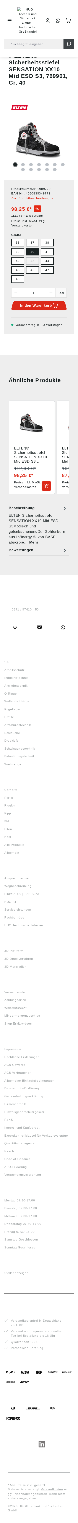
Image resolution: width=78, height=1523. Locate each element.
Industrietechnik (16, 677)
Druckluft (11, 740)
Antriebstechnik (16, 685)
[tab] (38, 525)
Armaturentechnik (17, 725)
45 (18, 270)
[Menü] (9, 20)
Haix (7, 836)
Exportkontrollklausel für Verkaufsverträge (36, 1135)
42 (18, 261)
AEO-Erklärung (15, 1167)
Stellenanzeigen (16, 1273)
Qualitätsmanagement (20, 1143)
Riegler (9, 805)
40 (32, 252)
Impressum (12, 1049)
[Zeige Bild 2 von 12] (23, 164)
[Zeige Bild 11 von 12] (47, 169)
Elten (8, 829)
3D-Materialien (15, 966)
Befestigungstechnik (19, 756)
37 (32, 242)
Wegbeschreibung (18, 886)
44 (47, 261)
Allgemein (11, 852)
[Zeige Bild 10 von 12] (39, 169)
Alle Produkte (14, 844)
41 (47, 252)
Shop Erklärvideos (18, 1023)
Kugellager (12, 709)
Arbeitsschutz (14, 670)
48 (18, 279)
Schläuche (12, 733)
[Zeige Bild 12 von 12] (55, 169)
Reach (9, 1151)
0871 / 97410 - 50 (25, 609)
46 (32, 270)
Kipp (7, 813)
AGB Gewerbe (15, 1064)
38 (47, 242)
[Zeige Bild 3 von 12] (31, 164)
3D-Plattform (13, 950)
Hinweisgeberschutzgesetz (24, 1112)
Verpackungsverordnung (22, 1174)
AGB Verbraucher (17, 1072)
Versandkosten (15, 992)
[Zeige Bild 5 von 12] (47, 164)
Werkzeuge (12, 764)
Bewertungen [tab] (21, 550)
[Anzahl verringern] (15, 293)
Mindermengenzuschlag (22, 1015)
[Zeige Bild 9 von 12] (31, 169)
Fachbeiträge (14, 917)
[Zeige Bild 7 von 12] (63, 164)
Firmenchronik (15, 1104)
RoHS (8, 1119)
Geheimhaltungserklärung (23, 1096)
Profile (9, 717)
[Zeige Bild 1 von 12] (15, 164)
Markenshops (17, 782)
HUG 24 (10, 901)
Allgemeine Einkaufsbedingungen (29, 1080)
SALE (8, 662)
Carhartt (10, 789)
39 (18, 252)
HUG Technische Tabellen (23, 925)
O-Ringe (10, 693)
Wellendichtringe (16, 701)
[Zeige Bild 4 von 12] (39, 164)
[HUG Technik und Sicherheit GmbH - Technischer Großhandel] (27, 20)
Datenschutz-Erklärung (21, 1088)
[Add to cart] (46, 486)
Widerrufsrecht (15, 1008)
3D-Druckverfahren (18, 958)
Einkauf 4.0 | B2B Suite (21, 894)
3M (6, 821)
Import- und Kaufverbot (21, 1127)
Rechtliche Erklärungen (21, 1057)
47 (47, 270)
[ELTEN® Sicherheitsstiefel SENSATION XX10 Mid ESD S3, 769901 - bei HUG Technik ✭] (38, 141)
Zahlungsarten (15, 1000)
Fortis (8, 797)
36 (18, 242)
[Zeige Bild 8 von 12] (23, 169)
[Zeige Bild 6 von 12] (55, 164)
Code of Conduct (17, 1159)
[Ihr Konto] (47, 20)
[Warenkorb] (68, 20)
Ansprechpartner (17, 878)
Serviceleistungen (17, 909)
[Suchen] (68, 44)
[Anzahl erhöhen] (51, 293)
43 (32, 261)
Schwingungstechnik (19, 748)
